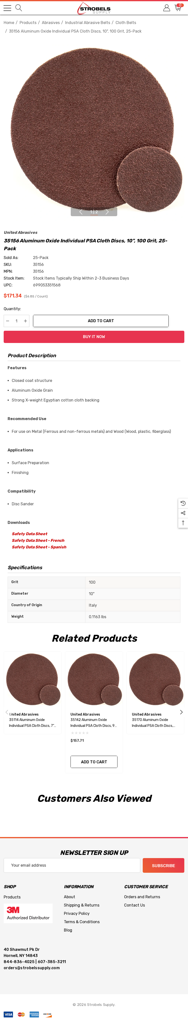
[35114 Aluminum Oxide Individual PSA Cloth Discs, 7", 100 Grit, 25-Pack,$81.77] (32, 680)
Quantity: (12, 309)
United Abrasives (20, 232)
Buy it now (94, 336)
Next (107, 212)
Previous (81, 212)
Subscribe (163, 865)
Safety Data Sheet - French (38, 540)
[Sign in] (166, 8)
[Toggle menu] (7, 8)
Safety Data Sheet (29, 533)
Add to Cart (101, 320)
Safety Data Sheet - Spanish (39, 547)
